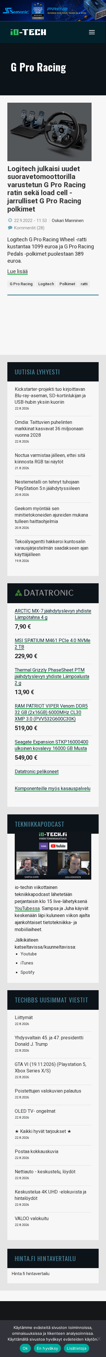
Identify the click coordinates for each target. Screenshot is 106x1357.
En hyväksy (47, 1348)
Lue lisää (17, 271)
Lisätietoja (76, 1348)
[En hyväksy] (99, 1338)
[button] (91, 32)
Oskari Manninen (68, 220)
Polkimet (67, 284)
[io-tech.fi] (28, 32)
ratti (84, 284)
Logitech (46, 284)
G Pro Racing (21, 284)
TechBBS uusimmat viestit (51, 999)
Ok (25, 1348)
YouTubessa (27, 908)
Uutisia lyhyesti (37, 371)
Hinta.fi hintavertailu (30, 1273)
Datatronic (46, 592)
